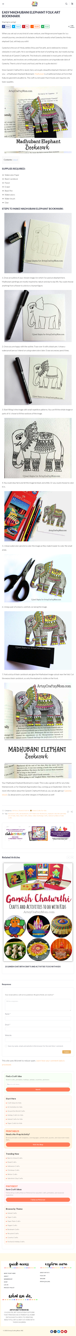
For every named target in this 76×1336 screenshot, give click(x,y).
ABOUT (6, 1276)
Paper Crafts (12, 1217)
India (17, 815)
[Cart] (72, 3)
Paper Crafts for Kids (15, 1123)
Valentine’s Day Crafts (15, 1178)
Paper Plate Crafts (14, 1221)
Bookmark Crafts (13, 1229)
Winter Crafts (12, 1174)
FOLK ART (43, 1275)
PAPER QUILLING (45, 1281)
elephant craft (52, 813)
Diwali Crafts (12, 1162)
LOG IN (6, 1285)
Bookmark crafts (13, 813)
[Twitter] (58, 1331)
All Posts (15, 810)
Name (7, 1014)
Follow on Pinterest (38, 1200)
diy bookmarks (24, 813)
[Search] (66, 3)
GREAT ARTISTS (44, 1272)
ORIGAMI (42, 1278)
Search (38, 1089)
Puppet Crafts (12, 1225)
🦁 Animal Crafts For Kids (38, 810)
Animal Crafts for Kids (15, 1119)
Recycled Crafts (13, 1233)
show (15, 160)
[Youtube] (62, 1331)
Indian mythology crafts (40, 815)
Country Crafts (13, 1237)
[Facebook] (51, 1331)
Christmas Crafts (13, 1170)
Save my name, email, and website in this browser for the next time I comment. (35, 1046)
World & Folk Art (24, 810)
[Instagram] (55, 1331)
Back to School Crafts (15, 1158)
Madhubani (39, 74)
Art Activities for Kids (15, 1107)
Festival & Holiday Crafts (16, 1241)
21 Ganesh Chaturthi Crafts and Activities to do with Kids (32, 966)
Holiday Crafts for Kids (15, 1115)
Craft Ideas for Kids (14, 1103)
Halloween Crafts (14, 1166)
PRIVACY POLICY (9, 1287)
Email (7, 1025)
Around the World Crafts (16, 1111)
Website (8, 1035)
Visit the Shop (38, 1144)
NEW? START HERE (9, 1273)
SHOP (6, 1282)
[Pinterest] (65, 1331)
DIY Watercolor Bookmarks (38, 813)
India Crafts (23, 815)
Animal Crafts (12, 1213)
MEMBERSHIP (8, 1279)
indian (30, 815)
